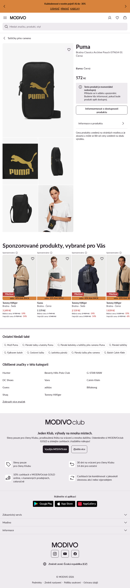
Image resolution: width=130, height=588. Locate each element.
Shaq (5, 394)
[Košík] (125, 18)
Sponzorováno (9, 252)
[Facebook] (75, 554)
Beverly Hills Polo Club (57, 372)
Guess (6, 387)
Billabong (92, 387)
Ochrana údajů (91, 582)
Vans (47, 379)
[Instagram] (55, 554)
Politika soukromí (72, 582)
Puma (83, 46)
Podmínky (37, 582)
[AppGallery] (87, 504)
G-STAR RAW (94, 372)
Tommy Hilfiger (53, 394)
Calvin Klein (93, 379)
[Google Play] (43, 504)
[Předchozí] (4, 6)
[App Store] (65, 504)
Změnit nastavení (53, 582)
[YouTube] (65, 554)
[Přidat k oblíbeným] (69, 49)
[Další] (125, 6)
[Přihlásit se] (110, 18)
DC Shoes (8, 379)
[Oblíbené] (117, 18)
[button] (38, 90)
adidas (48, 387)
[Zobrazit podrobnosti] (123, 123)
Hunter (6, 372)
